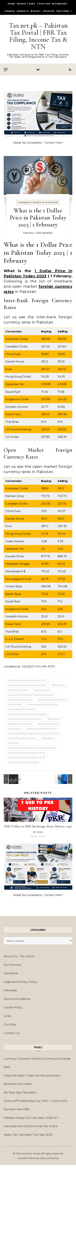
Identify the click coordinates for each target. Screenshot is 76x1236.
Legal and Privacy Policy (20, 982)
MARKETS (23, 11)
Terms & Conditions (17, 999)
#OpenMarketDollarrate (21, 709)
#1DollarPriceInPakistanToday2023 (27, 685)
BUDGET (36, 11)
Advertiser (11, 990)
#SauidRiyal (48, 738)
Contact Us (11, 1033)
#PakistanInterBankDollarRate (25, 719)
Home (11, 3)
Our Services (12, 964)
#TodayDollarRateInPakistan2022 (26, 752)
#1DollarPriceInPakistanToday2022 (27, 680)
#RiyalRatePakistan (48, 723)
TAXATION (43, 3)
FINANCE (10, 11)
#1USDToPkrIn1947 (18, 690)
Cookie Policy (13, 1007)
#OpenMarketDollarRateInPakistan (27, 714)
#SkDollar (13, 743)
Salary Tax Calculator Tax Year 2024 (28, 1134)
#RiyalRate (54, 719)
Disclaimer (11, 973)
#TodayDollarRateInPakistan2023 (26, 757)
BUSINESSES (59, 3)
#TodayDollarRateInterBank (23, 762)
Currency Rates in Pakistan (38, 202)
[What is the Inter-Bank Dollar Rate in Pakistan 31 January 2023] (64, 779)
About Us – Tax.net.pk (19, 956)
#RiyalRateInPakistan (20, 723)
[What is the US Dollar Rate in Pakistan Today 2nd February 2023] (12, 779)
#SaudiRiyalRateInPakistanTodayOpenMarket (33, 733)
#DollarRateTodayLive (20, 699)
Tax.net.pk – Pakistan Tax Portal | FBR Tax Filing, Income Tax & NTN (38, 36)
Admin (49, 232)
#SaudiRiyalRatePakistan (22, 738)
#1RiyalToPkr (59, 685)
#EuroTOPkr (15, 704)
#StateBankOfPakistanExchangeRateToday (32, 747)
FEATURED (63, 11)
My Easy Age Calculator (20, 1092)
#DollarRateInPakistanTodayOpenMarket (31, 694)
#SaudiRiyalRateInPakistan (42, 728)
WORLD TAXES (26, 3)
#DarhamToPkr (42, 690)
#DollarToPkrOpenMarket (52, 699)
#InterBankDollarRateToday (43, 704)
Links (7, 1016)
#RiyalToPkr (14, 728)
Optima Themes (49, 1158)
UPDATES (49, 11)
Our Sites (10, 1024)
